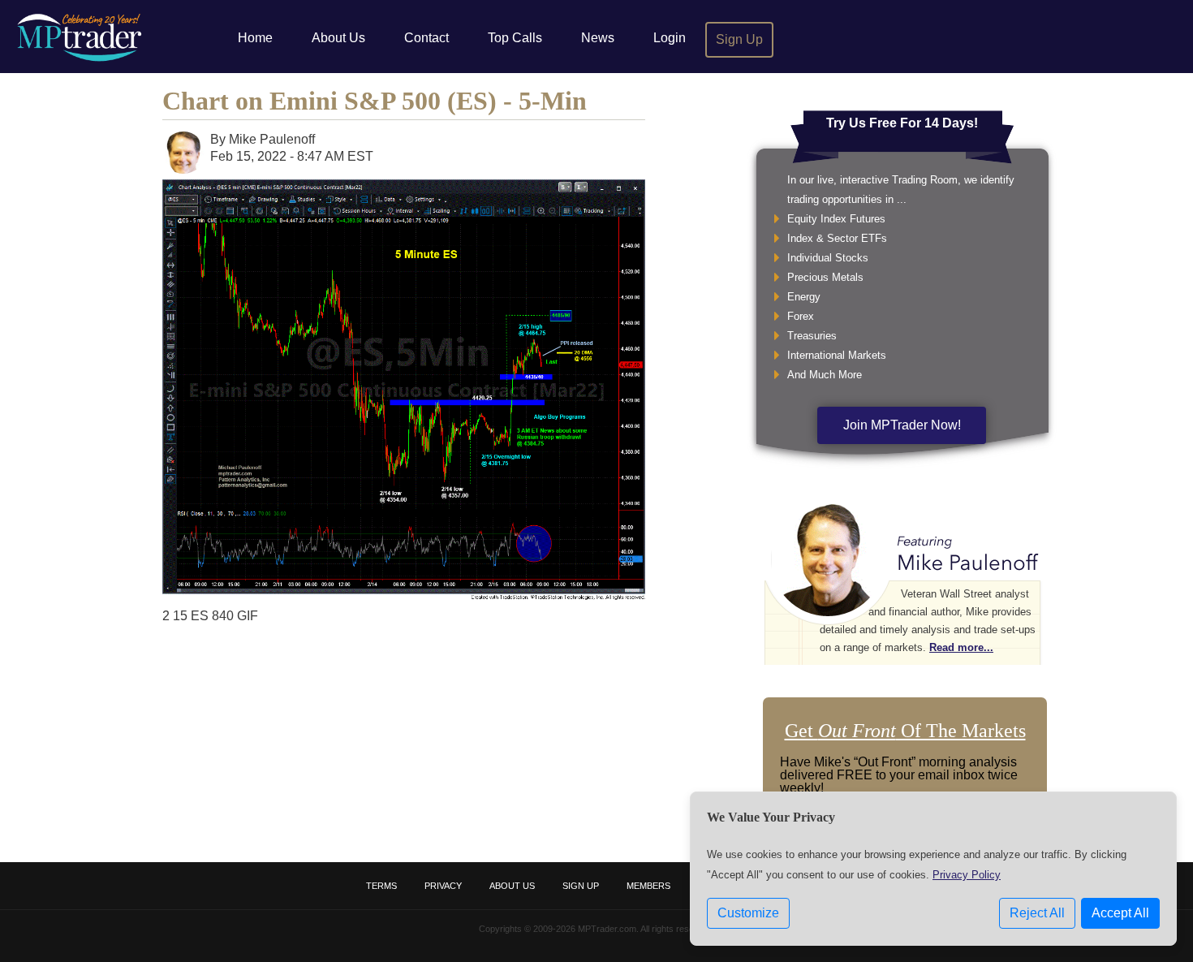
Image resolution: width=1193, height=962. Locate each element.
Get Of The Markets (905, 730)
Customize (748, 913)
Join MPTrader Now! (902, 425)
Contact (426, 38)
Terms (381, 886)
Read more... (961, 647)
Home (255, 38)
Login (669, 38)
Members (648, 886)
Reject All (1037, 913)
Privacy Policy (966, 875)
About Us (338, 38)
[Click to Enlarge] (403, 595)
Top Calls (515, 38)
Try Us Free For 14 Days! (902, 123)
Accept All (1120, 913)
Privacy (443, 886)
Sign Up (739, 39)
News (597, 38)
